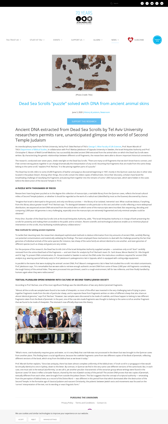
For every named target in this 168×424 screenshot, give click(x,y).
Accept (21, 419)
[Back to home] (84, 18)
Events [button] (56, 40)
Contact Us (102, 403)
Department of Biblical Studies (34, 149)
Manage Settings (50, 419)
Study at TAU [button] (36, 40)
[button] (157, 40)
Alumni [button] (96, 40)
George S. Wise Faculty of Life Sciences (104, 146)
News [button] (114, 40)
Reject (33, 419)
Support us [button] (76, 40)
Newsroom (105, 112)
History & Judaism (91, 112)
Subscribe (139, 40)
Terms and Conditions (85, 403)
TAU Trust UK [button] (12, 40)
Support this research (84, 121)
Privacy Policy (67, 403)
